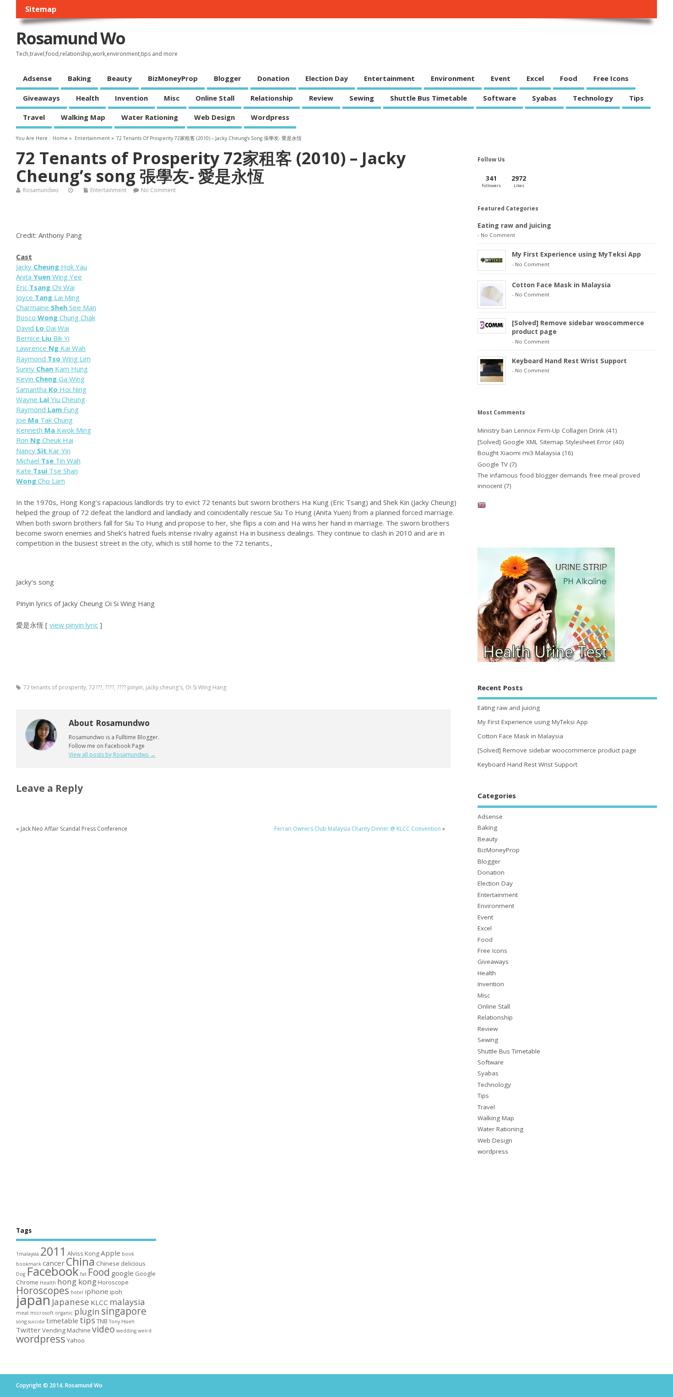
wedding (126, 1330)
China (80, 1261)
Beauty (119, 78)
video (103, 1329)
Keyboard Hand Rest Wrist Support (569, 360)
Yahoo (76, 1340)
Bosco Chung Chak (55, 317)
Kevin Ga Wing (50, 378)
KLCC (99, 1302)
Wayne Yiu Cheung (50, 399)
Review (321, 97)
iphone (97, 1291)
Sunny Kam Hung (52, 368)
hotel (77, 1292)
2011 (53, 1251)
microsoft (42, 1313)
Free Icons (611, 78)
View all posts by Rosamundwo (112, 754)
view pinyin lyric (73, 624)
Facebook (53, 1271)
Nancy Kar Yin (43, 450)
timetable (62, 1320)
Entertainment (389, 78)
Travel (34, 117)
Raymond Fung (47, 409)
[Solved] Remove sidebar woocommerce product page (557, 750)
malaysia (127, 1301)
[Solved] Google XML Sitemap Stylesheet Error (544, 442)
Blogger (227, 78)
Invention (131, 97)
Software (499, 97)
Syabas (544, 97)
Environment (453, 78)
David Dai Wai (42, 328)
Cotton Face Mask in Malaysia (561, 284)
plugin (87, 1311)
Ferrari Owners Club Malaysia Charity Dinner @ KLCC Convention (357, 829)
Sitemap (40, 9)
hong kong (77, 1281)
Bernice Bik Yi (43, 338)
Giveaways (41, 97)
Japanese (70, 1301)
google (122, 1273)
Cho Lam (40, 480)
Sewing (361, 97)
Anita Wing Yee (49, 276)
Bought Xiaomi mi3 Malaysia (519, 453)
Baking (79, 78)
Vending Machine (66, 1330)
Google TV (493, 464)
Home (60, 138)
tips (87, 1320)
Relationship (271, 97)
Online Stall (214, 97)
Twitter (28, 1329)
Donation (273, 78)
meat (22, 1313)
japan (33, 1300)
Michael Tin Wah (48, 460)
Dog (20, 1274)
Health (87, 97)
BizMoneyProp (173, 78)
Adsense (37, 78)
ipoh (116, 1292)
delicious (133, 1263)
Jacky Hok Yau (51, 266)
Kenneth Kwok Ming (53, 430)
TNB (102, 1321)
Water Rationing (149, 117)
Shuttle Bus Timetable (428, 97)
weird (145, 1330)
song (21, 1321)
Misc (171, 97)
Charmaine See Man (56, 307)
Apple (110, 1252)
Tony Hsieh (122, 1321)
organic (64, 1313)
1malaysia (27, 1254)
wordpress (270, 117)
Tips (636, 97)
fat (83, 1274)
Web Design (214, 117)
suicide (36, 1321)
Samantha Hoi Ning (51, 389)
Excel (535, 78)
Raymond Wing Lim (53, 358)
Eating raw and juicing (514, 225)
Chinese (107, 1263)
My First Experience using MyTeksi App (576, 254)
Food (568, 78)
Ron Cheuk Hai (44, 440)
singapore (124, 1311)
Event (500, 78)
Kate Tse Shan (47, 470)
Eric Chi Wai (45, 287)
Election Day (326, 78)
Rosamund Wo (70, 38)
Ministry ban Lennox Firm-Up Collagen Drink (541, 430)
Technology (593, 97)
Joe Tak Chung (44, 419)
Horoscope (113, 1282)
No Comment (158, 190)
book (128, 1254)
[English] (482, 507)
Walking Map (83, 117)
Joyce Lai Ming (48, 297)
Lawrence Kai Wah (51, 348)
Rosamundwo (41, 190)
